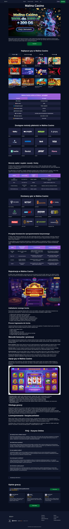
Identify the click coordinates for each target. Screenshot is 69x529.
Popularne (14, 54)
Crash (40, 54)
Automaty (53, 54)
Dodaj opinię (55, 489)
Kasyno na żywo (27, 54)
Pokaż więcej (34, 505)
